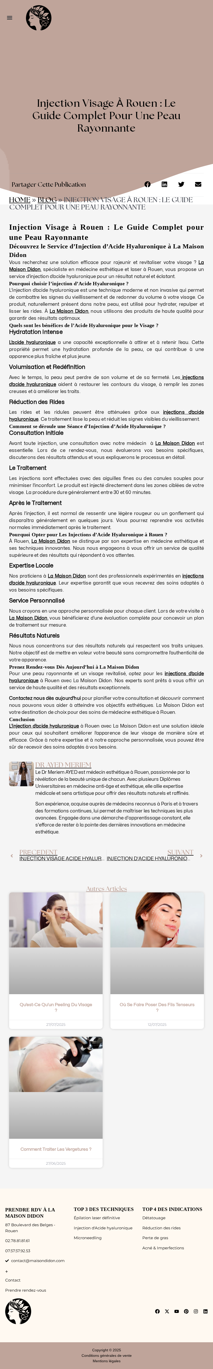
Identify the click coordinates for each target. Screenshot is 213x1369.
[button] (9, 17)
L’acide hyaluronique (32, 342)
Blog (47, 200)
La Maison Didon (69, 311)
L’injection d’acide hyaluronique (44, 726)
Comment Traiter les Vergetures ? (56, 1149)
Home (19, 200)
